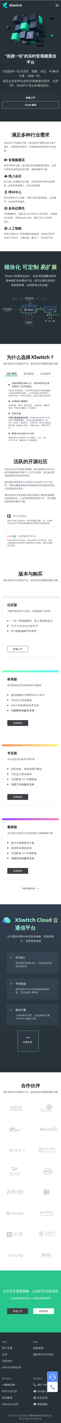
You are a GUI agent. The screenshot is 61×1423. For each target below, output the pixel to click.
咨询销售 (17, 722)
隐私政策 (38, 1348)
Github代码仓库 (11, 1367)
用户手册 (7, 1348)
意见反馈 (42, 1397)
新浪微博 (7, 1397)
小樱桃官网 (8, 1385)
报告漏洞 (42, 1404)
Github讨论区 (10, 1404)
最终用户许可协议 (43, 1354)
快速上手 (30, 97)
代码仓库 (7, 1361)
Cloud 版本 (30, 104)
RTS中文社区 (9, 1391)
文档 (4, 1354)
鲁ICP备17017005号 (30, 1418)
